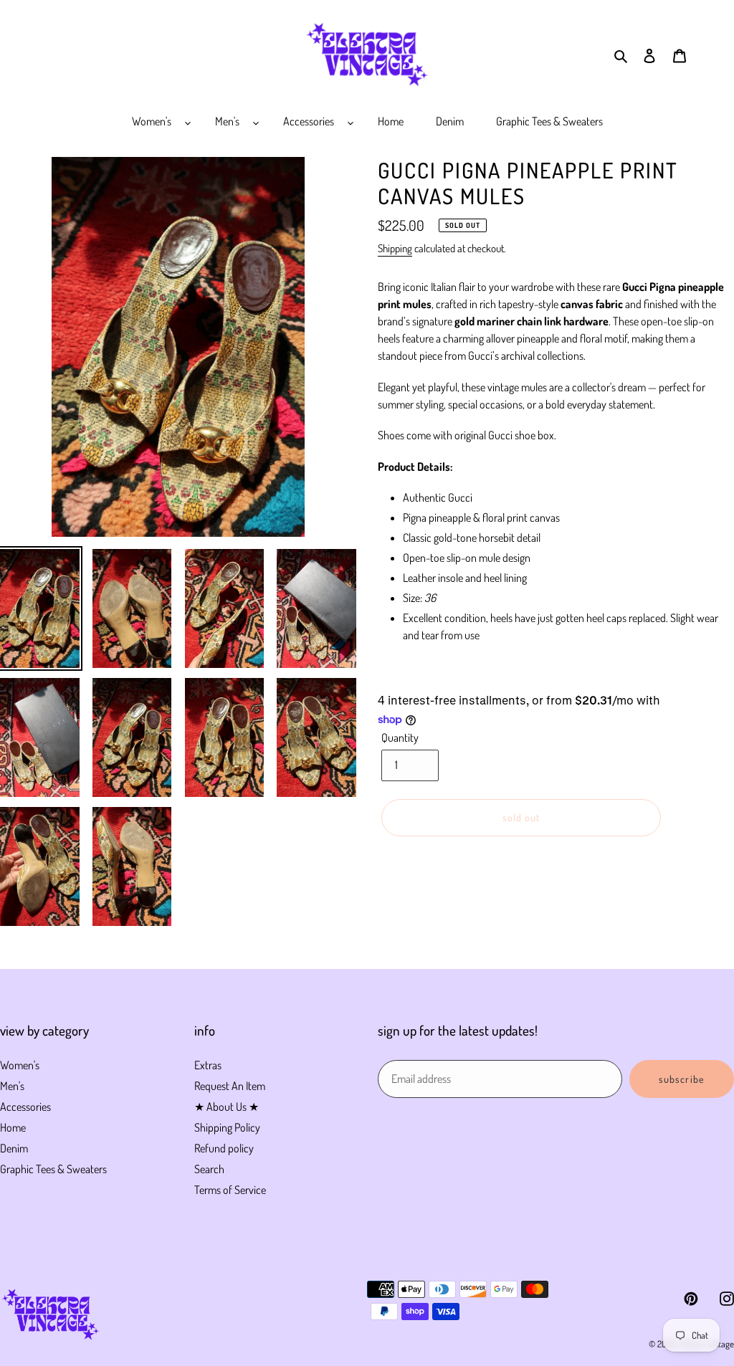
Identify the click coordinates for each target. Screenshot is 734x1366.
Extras (207, 1065)
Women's (19, 1065)
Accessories (25, 1106)
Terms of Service (230, 1190)
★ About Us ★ (226, 1106)
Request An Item (229, 1086)
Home (13, 1127)
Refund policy (224, 1148)
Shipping (395, 248)
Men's (12, 1086)
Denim (14, 1148)
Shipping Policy (227, 1127)
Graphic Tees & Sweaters (53, 1169)
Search (209, 1169)
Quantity (400, 737)
